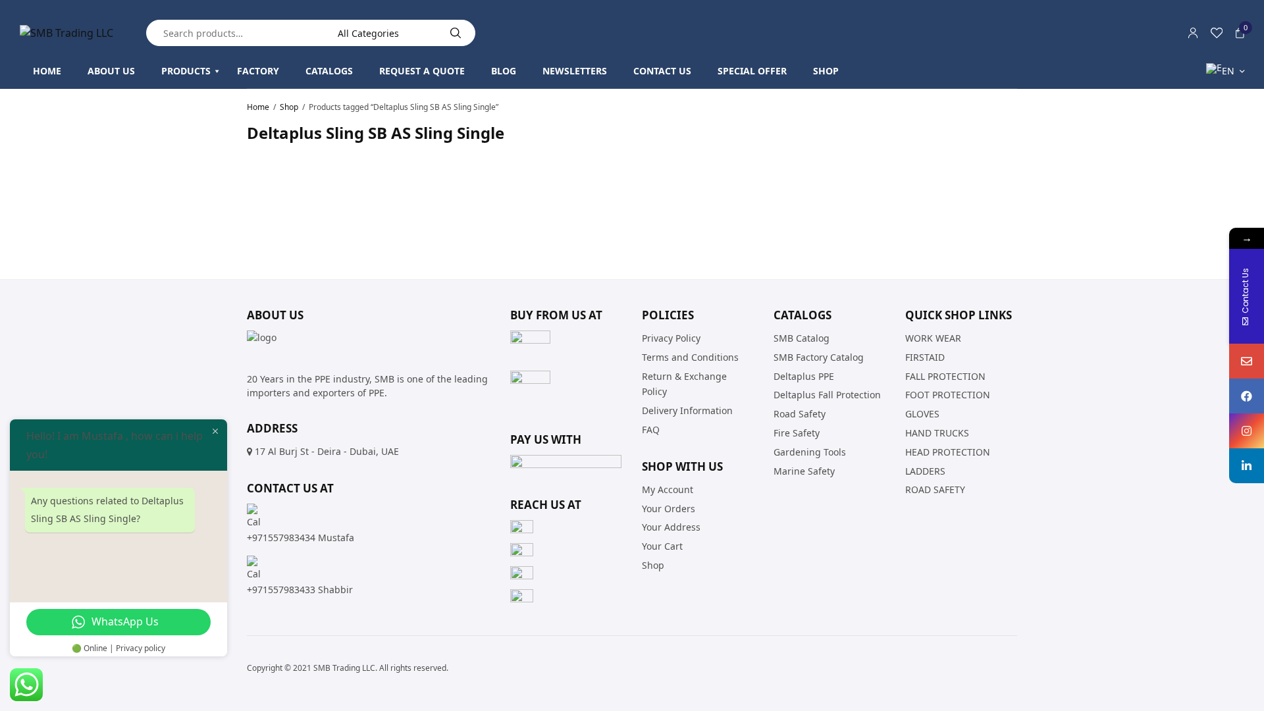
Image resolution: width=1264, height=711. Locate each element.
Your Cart (662, 546)
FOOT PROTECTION (947, 394)
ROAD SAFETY (935, 489)
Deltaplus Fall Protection (827, 394)
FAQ (651, 429)
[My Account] (1193, 33)
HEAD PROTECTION (947, 451)
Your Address (671, 527)
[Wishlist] (1217, 33)
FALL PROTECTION (945, 375)
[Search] (455, 32)
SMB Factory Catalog (819, 356)
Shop (289, 107)
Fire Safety (797, 433)
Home (258, 107)
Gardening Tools (810, 451)
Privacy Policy (671, 338)
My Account (667, 489)
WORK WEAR (933, 338)
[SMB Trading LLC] (66, 33)
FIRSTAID (925, 356)
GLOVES (922, 414)
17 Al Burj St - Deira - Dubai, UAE (327, 451)
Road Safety (800, 414)
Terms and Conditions (690, 356)
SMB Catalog (802, 338)
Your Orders (668, 508)
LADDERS (925, 470)
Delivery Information (687, 410)
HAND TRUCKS (937, 433)
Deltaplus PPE (804, 375)
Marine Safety (804, 470)
